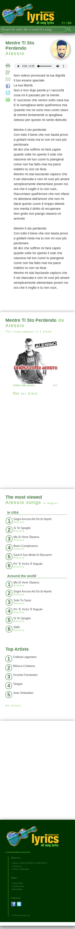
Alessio (14, 53)
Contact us (17, 866)
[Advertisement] (37, 442)
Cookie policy (18, 886)
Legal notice (17, 883)
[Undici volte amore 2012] (37, 361)
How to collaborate (20, 869)
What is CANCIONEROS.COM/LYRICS (29, 863)
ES (63, 22)
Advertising (17, 889)
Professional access (21, 915)
